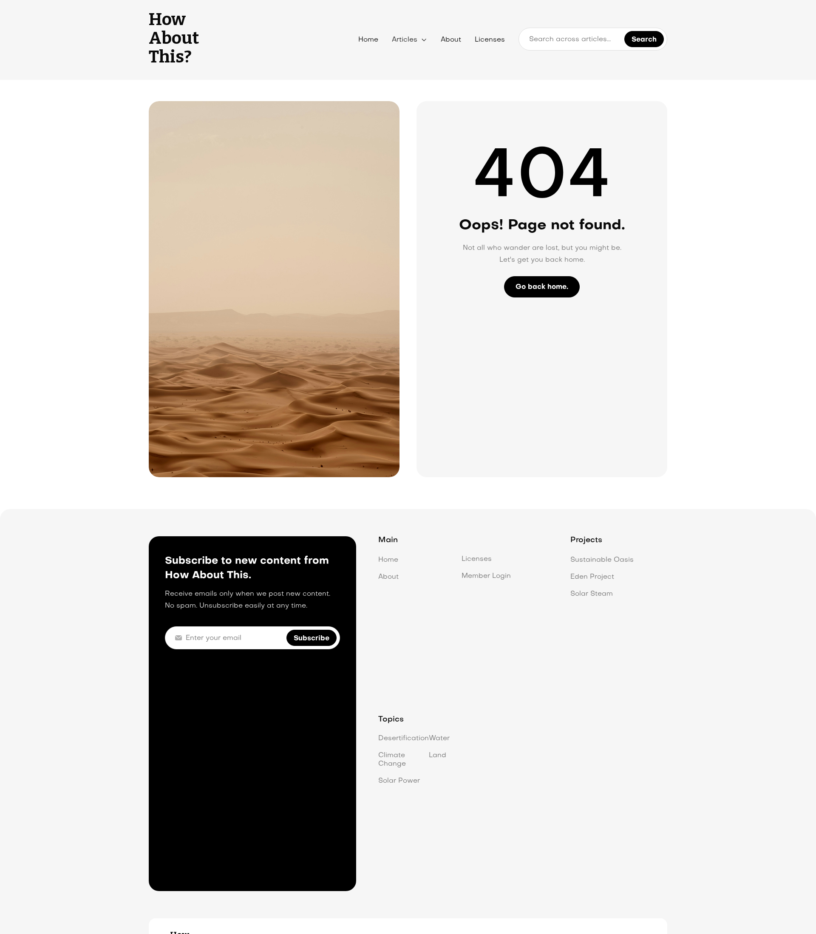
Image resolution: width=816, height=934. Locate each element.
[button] (409, 40)
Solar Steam (591, 594)
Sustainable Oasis (602, 560)
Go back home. (542, 287)
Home (368, 40)
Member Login (486, 576)
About (451, 40)
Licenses (490, 40)
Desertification (403, 738)
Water (439, 738)
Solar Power (399, 781)
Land (437, 755)
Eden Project (592, 577)
